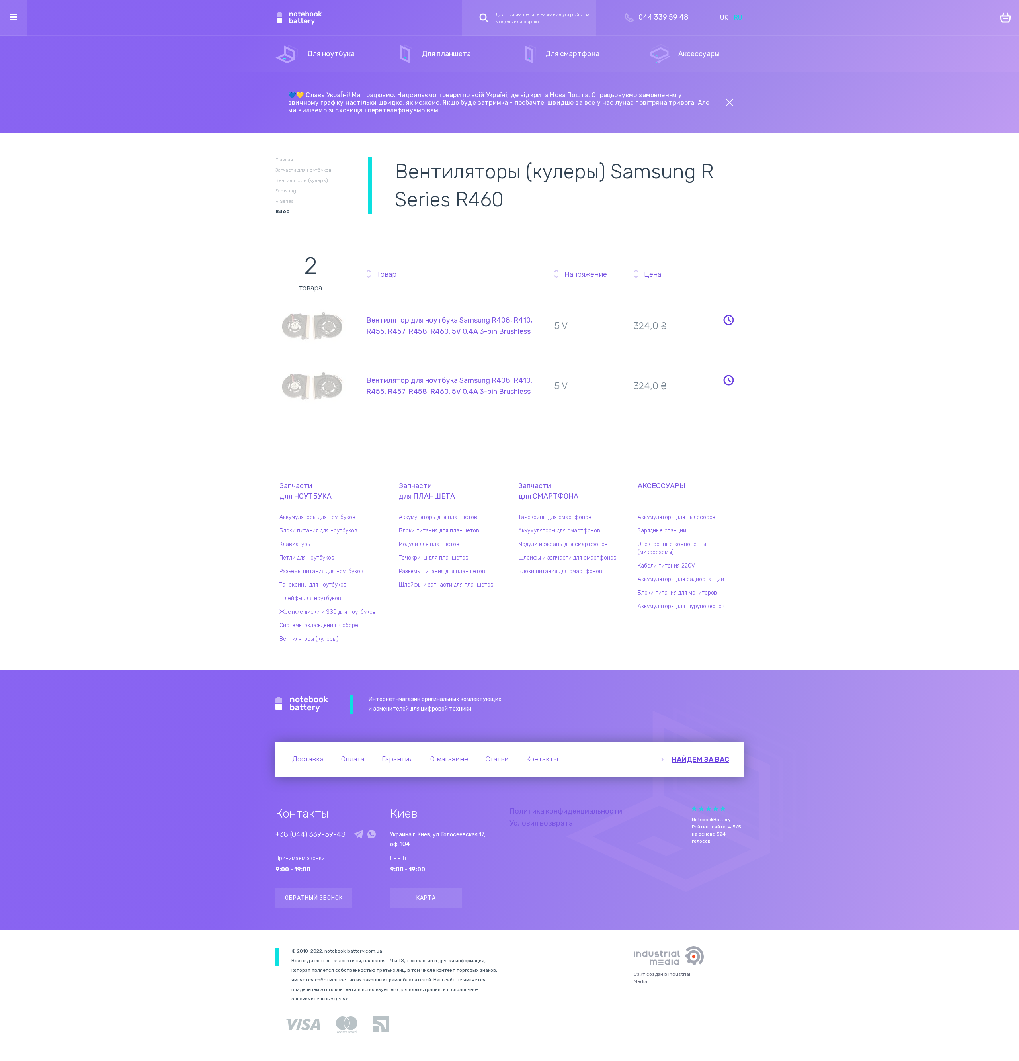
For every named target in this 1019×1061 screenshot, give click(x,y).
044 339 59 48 (663, 17)
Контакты (542, 759)
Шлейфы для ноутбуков (310, 598)
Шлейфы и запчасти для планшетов (446, 584)
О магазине (449, 759)
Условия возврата (541, 823)
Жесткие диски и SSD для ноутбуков (327, 612)
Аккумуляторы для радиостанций (681, 579)
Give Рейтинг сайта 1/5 (694, 808)
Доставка (308, 759)
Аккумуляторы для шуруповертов (681, 606)
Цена (652, 274)
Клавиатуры (295, 544)
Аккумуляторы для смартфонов (559, 530)
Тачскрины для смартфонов (554, 517)
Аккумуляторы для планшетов (438, 517)
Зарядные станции (662, 530)
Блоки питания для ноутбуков (318, 530)
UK (724, 17)
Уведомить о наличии (728, 320)
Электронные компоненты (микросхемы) (672, 548)
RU (738, 17)
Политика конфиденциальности (566, 811)
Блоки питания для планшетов (439, 530)
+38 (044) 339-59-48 (310, 834)
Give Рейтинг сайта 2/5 (701, 808)
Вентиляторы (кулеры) (308, 639)
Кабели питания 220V (666, 565)
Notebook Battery (301, 704)
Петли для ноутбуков (306, 557)
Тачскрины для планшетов (434, 557)
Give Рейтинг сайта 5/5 (722, 808)
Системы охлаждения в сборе (318, 625)
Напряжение (585, 274)
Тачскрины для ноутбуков (313, 584)
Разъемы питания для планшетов (442, 571)
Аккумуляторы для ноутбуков (317, 517)
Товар (386, 274)
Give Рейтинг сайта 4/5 (715, 808)
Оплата (352, 759)
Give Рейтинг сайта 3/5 (708, 808)
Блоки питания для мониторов (677, 592)
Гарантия (397, 759)
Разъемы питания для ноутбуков (321, 571)
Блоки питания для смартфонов (560, 571)
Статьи (497, 759)
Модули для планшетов (429, 544)
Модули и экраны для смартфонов (563, 544)
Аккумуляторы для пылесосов (677, 517)
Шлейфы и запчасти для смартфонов (567, 557)
